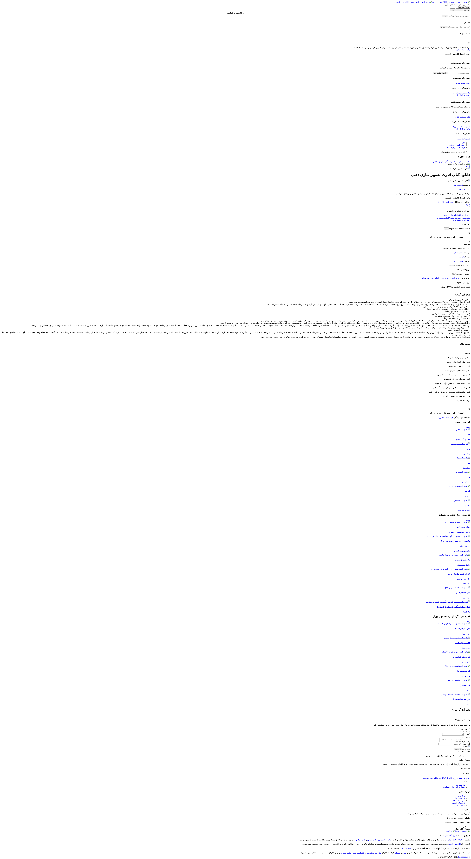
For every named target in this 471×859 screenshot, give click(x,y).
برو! (468, 477)
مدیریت (378, 853)
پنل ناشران (460, 785)
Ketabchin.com (464, 857)
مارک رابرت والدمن (462, 551)
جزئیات (467, 242)
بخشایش (461, 189)
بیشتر (467, 427)
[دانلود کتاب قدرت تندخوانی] (458, 680)
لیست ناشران (464, 161)
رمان (404, 853)
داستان (397, 853)
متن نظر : (466, 742)
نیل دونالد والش (463, 565)
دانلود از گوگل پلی (463, 95)
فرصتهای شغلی (458, 803)
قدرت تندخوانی (464, 685)
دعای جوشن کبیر (463, 527)
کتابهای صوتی (405, 848)
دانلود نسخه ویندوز (462, 50)
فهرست (467, 244)
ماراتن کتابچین (438, 161)
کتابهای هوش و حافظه (431, 278)
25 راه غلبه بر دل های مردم (459, 574)
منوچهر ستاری (464, 510)
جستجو (443, 27)
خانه (463, 143)
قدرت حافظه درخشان (461, 699)
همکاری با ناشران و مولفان (454, 787)
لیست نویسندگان (451, 161)
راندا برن (466, 453)
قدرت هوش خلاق (463, 592)
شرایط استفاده (459, 800)
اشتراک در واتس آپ (461, 218)
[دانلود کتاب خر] (463, 429)
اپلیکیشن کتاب (455, 844)
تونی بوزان (458, 185)
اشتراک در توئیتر (449, 215)
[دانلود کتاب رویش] (462, 500)
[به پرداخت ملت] (450, 831)
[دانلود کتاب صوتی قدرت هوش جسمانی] (235, 623)
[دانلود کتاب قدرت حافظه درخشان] (455, 694)
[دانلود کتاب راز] (463, 458)
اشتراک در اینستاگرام (461, 220)
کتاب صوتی (372, 840)
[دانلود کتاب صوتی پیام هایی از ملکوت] (235, 555)
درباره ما (461, 796)
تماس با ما (461, 805)
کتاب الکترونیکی (385, 840)
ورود (444, 16)
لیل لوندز (466, 612)
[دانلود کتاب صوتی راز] (235, 443)
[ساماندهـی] (462, 831)
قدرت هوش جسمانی (461, 628)
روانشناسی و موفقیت (456, 145)
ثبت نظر (458, 749)
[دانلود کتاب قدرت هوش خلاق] (457, 587)
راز (469, 448)
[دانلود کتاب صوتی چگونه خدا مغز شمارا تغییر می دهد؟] (235, 536)
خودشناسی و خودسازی (455, 147)
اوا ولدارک (466, 482)
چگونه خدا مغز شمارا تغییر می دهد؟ (455, 541)
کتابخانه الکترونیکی (455, 840)
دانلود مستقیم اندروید (461, 93)
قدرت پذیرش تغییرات (461, 657)
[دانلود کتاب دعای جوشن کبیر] (457, 522)
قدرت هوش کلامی (462, 643)
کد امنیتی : (466, 744)
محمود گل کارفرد (463, 439)
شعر (354, 853)
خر (469, 434)
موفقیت (370, 853)
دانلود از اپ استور (463, 138)
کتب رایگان (360, 840)
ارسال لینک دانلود (440, 73)
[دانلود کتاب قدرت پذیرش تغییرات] (455, 652)
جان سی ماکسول (463, 579)
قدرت (467, 491)
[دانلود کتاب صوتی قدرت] (235, 486)
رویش (467, 505)
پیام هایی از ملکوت (462, 560)
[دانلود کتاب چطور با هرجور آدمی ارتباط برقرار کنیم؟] (448, 602)
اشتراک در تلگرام (463, 215)
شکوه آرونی (458, 261)
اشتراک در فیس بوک (445, 218)
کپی (446, 229)
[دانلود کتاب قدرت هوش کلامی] (457, 638)
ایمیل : (467, 736)
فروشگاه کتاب (451, 835)
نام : (468, 734)
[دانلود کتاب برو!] (463, 472)
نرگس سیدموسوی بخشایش (459, 532)
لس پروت (466, 583)
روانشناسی (361, 853)
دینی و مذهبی (345, 853)
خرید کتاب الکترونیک (445, 202)
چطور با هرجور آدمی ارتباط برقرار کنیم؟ (453, 607)
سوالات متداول (459, 798)
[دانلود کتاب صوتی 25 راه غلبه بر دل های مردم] (235, 569)
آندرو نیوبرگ (465, 546)
